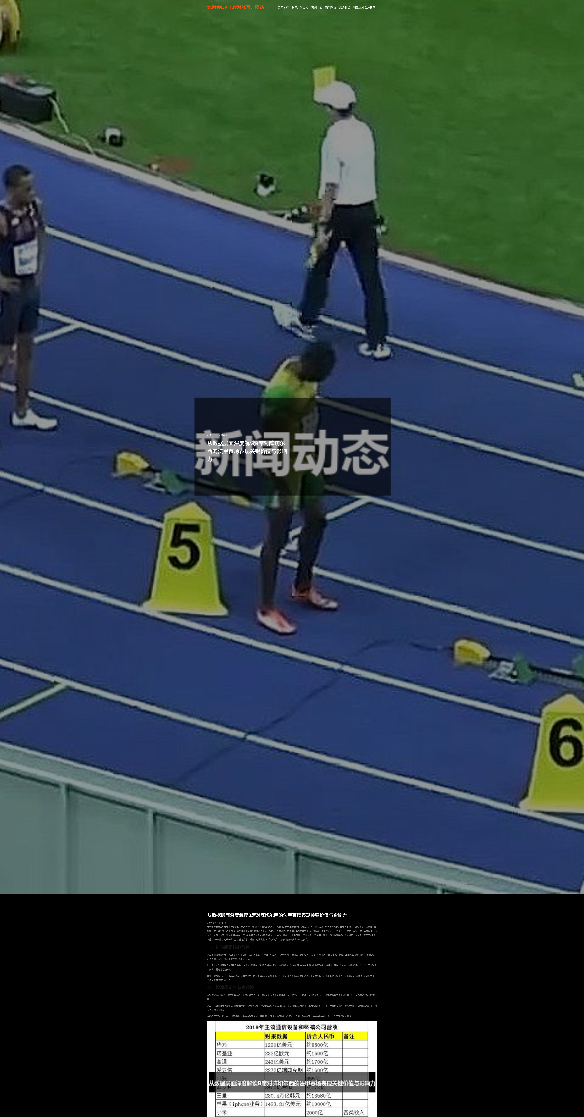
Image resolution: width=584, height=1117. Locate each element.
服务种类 (344, 7)
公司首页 (283, 7)
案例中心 (316, 7)
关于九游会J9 (300, 7)
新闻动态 (330, 7)
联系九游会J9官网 (364, 7)
